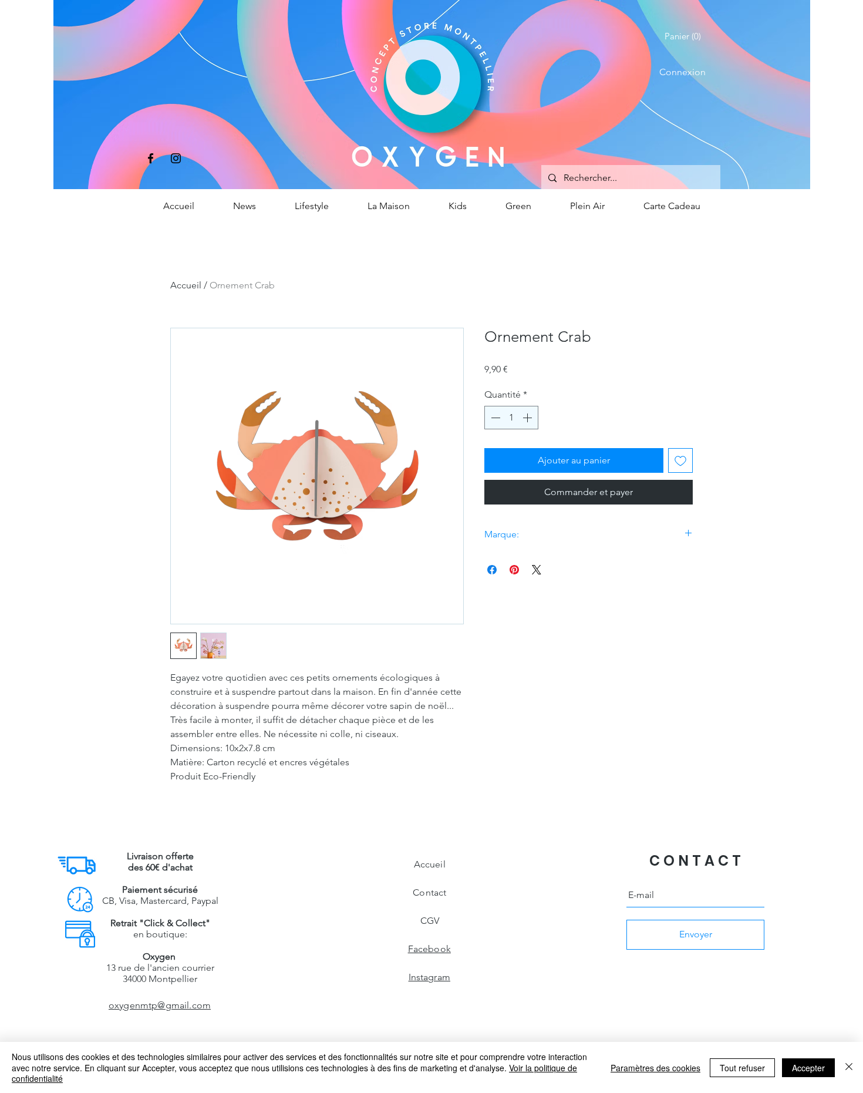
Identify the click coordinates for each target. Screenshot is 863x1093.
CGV (429, 920)
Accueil (185, 285)
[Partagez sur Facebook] (492, 570)
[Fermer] (849, 1067)
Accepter (808, 1068)
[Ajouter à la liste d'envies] (680, 460)
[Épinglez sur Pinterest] (514, 570)
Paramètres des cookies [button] (655, 1068)
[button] (685, 36)
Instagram (429, 977)
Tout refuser (742, 1068)
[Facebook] (150, 158)
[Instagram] (176, 158)
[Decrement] (494, 417)
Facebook (429, 948)
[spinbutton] (511, 417)
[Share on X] (537, 570)
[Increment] (528, 417)
